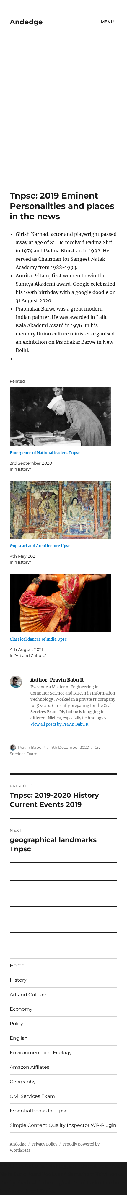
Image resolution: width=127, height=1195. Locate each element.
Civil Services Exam (32, 1096)
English (18, 1038)
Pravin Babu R (31, 747)
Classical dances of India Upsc (38, 639)
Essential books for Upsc (38, 1111)
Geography (23, 1081)
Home (17, 965)
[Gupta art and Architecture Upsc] (60, 510)
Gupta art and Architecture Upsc (40, 545)
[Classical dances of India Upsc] (60, 603)
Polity (16, 1023)
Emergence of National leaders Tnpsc (45, 452)
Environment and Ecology (41, 1052)
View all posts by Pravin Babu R (59, 724)
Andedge (26, 22)
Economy (21, 1009)
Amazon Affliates (29, 1067)
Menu (107, 21)
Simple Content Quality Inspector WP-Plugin (63, 1125)
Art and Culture (28, 994)
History (18, 980)
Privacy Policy (44, 1144)
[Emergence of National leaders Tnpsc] (60, 416)
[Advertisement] (63, 110)
